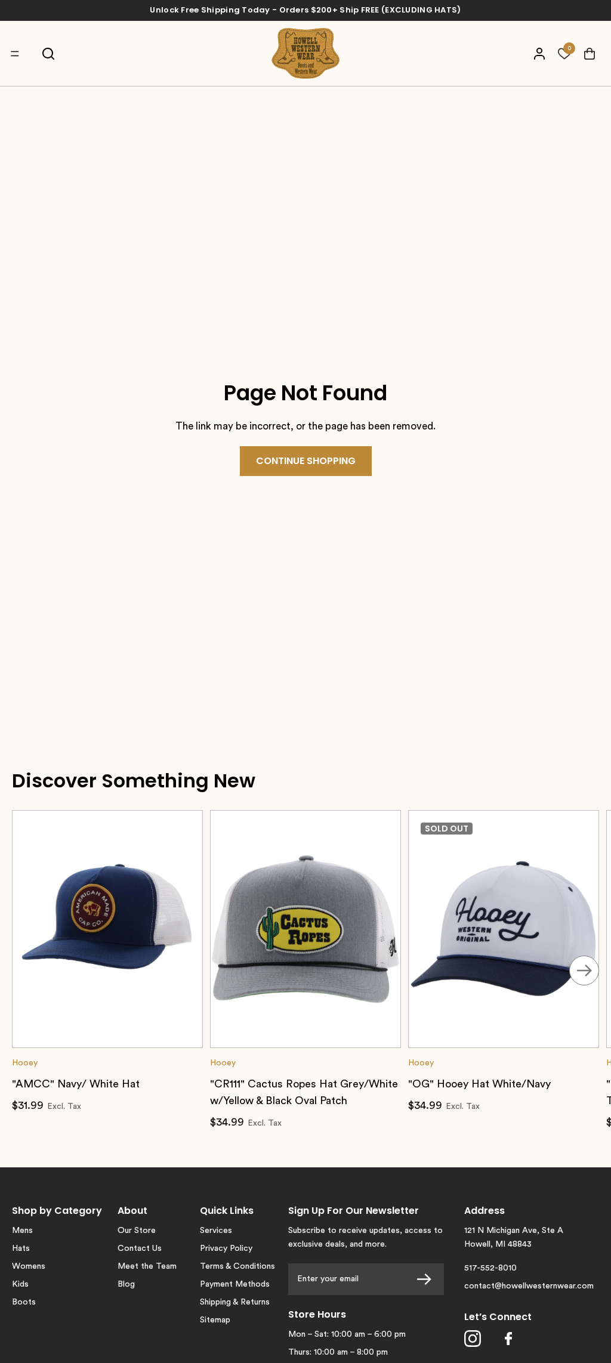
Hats (21, 1248)
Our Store (137, 1230)
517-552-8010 (490, 1268)
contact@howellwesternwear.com (529, 1286)
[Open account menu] (539, 53)
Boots (24, 1302)
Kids (20, 1284)
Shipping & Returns (235, 1302)
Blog (126, 1284)
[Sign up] (427, 1279)
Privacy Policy (226, 1248)
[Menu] (18, 54)
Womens (28, 1266)
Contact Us (140, 1248)
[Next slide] (584, 970)
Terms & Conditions (237, 1266)
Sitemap (215, 1320)
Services (216, 1230)
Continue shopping (306, 461)
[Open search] (48, 53)
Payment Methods (235, 1284)
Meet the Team (147, 1266)
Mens (22, 1230)
